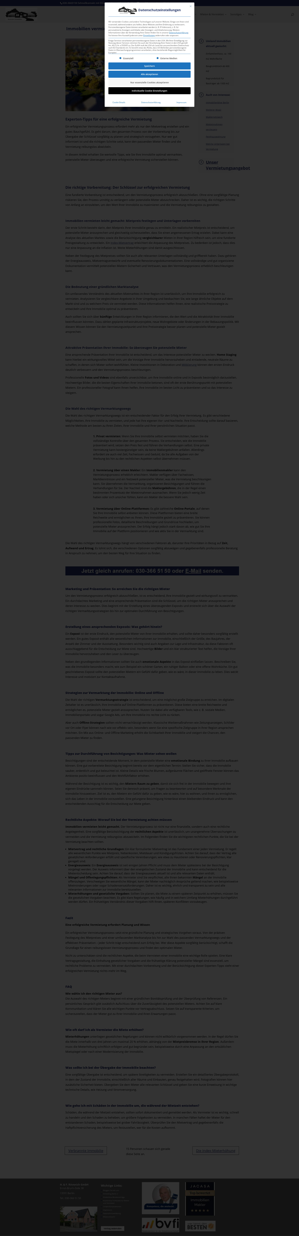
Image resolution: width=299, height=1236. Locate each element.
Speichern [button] (149, 65)
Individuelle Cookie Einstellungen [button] (149, 90)
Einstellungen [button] (149, 35)
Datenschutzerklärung (178, 32)
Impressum (181, 102)
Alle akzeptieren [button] (149, 74)
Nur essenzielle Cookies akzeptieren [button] (149, 82)
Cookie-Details (119, 102)
